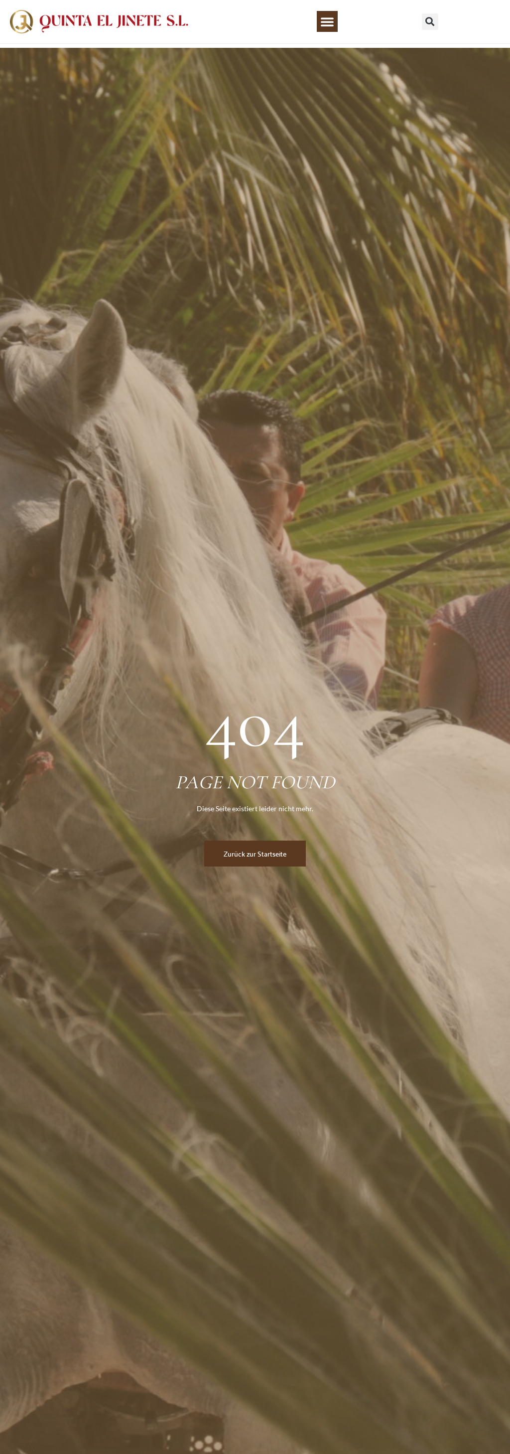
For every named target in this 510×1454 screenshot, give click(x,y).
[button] (327, 21)
